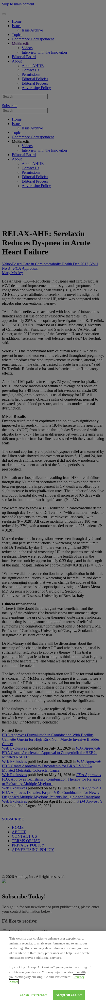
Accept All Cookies (69, 995)
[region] (53, 967)
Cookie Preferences (33, 995)
